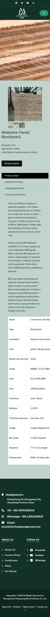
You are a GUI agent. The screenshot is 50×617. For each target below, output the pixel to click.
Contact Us (42, 607)
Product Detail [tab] (11, 176)
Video (8, 566)
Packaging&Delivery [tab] (14, 188)
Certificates (11, 560)
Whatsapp (40, 560)
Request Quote (12, 163)
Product (17, 607)
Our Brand (11, 571)
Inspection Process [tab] (14, 182)
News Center (29, 607)
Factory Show (12, 555)
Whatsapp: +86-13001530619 (25, 516)
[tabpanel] (25, 336)
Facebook (40, 550)
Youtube (39, 555)
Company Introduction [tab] (15, 194)
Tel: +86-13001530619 (20, 510)
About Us (10, 550)
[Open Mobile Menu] (4, 13)
